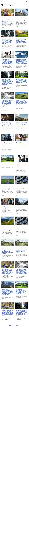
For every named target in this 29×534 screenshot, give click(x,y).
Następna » (17, 325)
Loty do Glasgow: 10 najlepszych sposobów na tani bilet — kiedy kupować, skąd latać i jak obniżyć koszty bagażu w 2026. (21, 291)
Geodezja (3, 1)
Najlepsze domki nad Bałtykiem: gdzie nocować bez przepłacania (21, 207)
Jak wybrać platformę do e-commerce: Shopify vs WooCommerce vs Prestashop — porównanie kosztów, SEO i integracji (21, 19)
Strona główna (26, 1)
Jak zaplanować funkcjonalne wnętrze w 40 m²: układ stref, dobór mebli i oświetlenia (7, 164)
